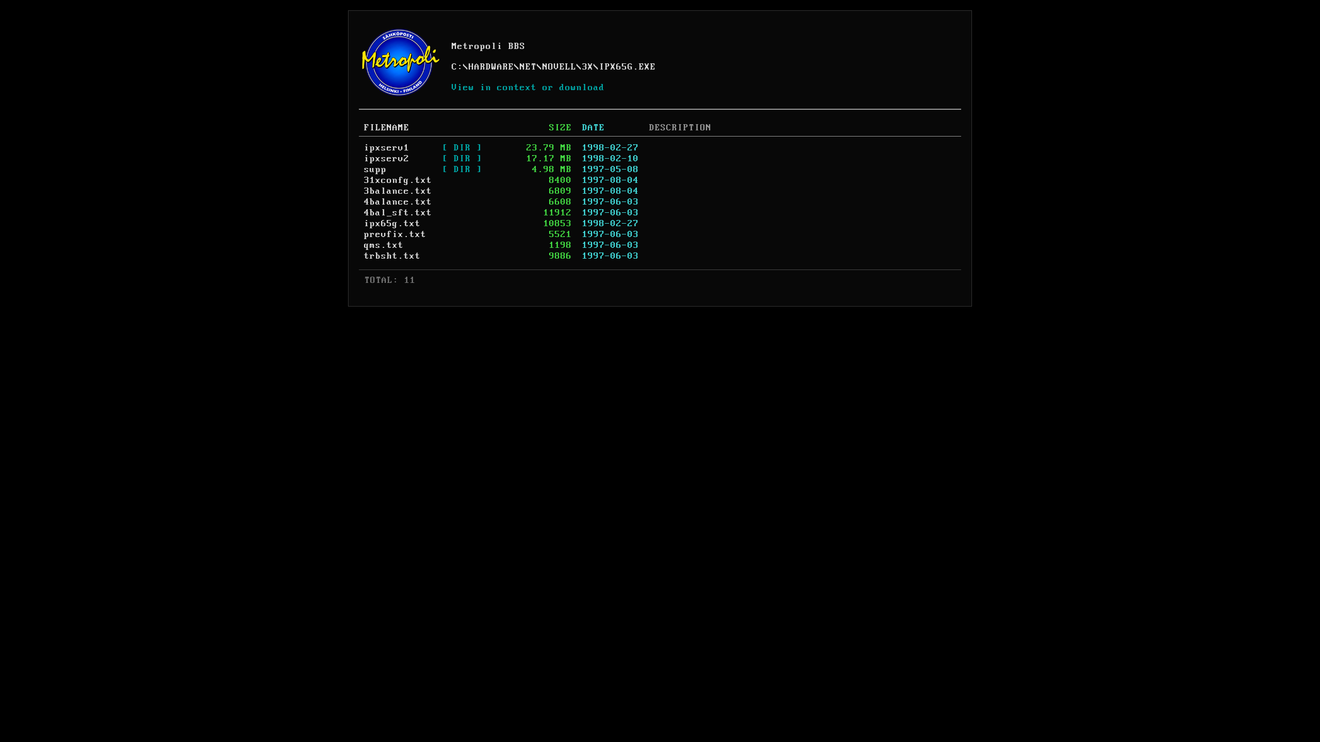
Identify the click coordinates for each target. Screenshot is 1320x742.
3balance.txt (398, 191)
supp (375, 169)
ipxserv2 (386, 159)
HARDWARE (491, 67)
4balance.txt (398, 202)
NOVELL (559, 67)
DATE (593, 128)
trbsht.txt (392, 256)
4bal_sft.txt (398, 213)
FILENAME (386, 128)
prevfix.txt (395, 234)
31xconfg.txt (398, 180)
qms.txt (384, 245)
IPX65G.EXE (627, 67)
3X (587, 67)
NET (528, 67)
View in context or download (528, 87)
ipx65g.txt (392, 223)
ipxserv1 (386, 148)
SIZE (560, 128)
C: (457, 67)
